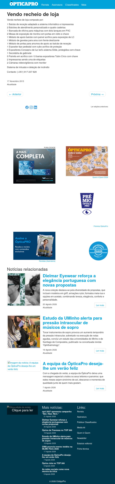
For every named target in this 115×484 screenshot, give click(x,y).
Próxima (97, 94)
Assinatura (57, 4)
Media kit (81, 427)
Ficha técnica (83, 448)
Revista (45, 4)
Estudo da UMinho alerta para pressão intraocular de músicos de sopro (72, 322)
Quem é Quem (83, 432)
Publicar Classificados (86, 422)
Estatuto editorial (84, 443)
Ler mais (100, 305)
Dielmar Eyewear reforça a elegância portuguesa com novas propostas (69, 280)
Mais (84, 4)
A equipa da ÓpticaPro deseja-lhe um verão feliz (73, 365)
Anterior (15, 94)
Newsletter (82, 438)
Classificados (72, 4)
